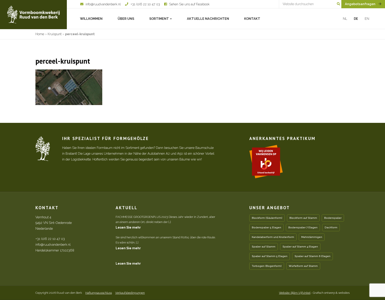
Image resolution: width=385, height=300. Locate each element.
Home (39, 34)
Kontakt (252, 18)
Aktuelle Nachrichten (208, 18)
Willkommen (91, 18)
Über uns (126, 18)
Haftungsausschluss (98, 292)
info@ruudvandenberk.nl (53, 244)
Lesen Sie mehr (128, 227)
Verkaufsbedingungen (130, 292)
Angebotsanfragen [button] (360, 4)
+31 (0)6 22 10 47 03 (50, 239)
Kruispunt (54, 34)
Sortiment (159, 18)
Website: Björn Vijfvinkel (294, 292)
